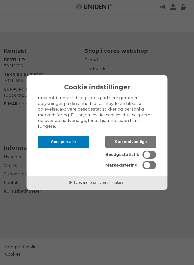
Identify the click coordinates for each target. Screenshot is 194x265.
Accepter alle (63, 141)
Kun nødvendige (131, 141)
